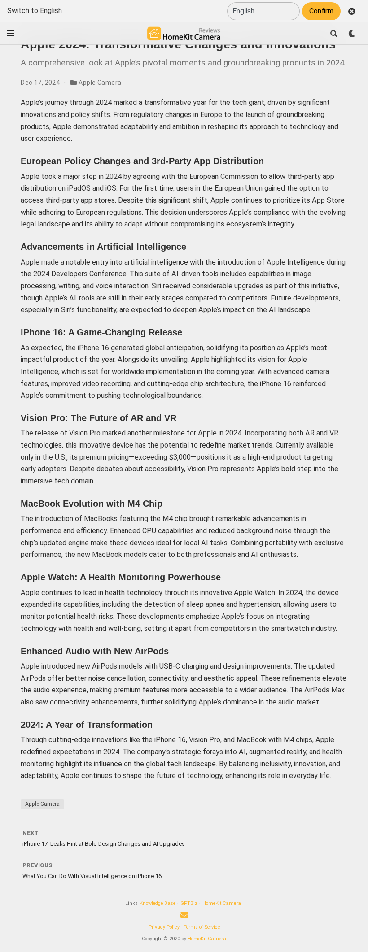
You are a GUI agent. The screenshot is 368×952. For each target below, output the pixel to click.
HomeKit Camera (221, 903)
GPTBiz (188, 903)
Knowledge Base (157, 903)
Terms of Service (202, 927)
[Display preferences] (352, 34)
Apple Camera (100, 82)
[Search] (334, 34)
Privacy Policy (164, 927)
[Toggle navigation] (10, 33)
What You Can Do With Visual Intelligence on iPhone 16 (92, 876)
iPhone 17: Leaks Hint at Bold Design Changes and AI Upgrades (103, 843)
